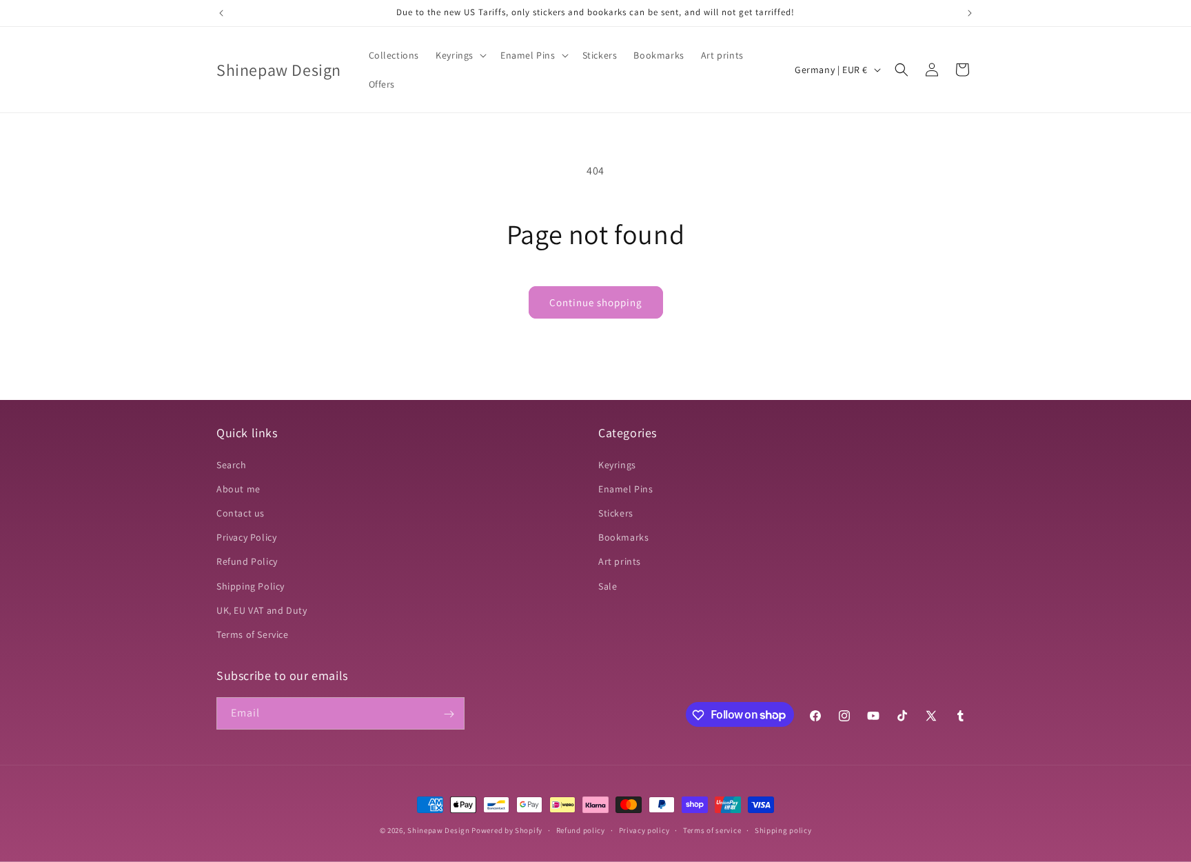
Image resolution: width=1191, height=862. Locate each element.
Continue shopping (595, 302)
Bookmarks (623, 537)
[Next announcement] (970, 13)
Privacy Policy (246, 537)
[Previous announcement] (221, 13)
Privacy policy (644, 829)
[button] (459, 55)
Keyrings (617, 465)
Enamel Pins (625, 489)
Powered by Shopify (506, 830)
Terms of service (712, 829)
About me (238, 489)
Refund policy (580, 829)
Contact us (240, 513)
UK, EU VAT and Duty (261, 610)
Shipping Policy (250, 586)
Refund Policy (247, 561)
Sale (607, 586)
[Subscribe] (449, 714)
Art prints (619, 561)
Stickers (615, 513)
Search (231, 465)
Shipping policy (783, 829)
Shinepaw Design (438, 830)
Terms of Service (252, 634)
